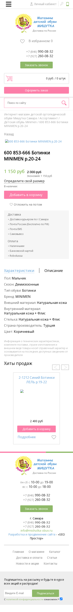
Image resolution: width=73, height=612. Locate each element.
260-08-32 (39, 56)
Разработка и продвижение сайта (31, 534)
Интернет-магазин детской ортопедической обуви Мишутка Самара (34, 116)
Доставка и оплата (29, 557)
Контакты (50, 563)
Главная (18, 552)
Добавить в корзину (26, 195)
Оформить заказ (36, 90)
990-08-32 (39, 51)
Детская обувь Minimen (20, 122)
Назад (9, 134)
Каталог (54, 552)
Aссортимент (49, 118)
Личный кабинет (45, 4)
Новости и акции (27, 563)
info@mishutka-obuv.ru (37, 530)
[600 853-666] (33, 141)
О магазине (36, 552)
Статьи (52, 557)
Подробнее (27, 437)
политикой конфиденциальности (24, 599)
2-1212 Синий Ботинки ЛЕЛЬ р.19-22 (37, 379)
